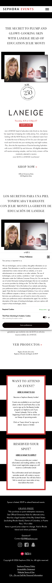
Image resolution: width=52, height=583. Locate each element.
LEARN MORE (26, 125)
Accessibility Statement (26, 569)
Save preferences (26, 325)
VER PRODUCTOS (27, 344)
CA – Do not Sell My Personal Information (26, 575)
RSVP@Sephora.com (29, 539)
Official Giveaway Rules (26, 174)
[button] (48, 257)
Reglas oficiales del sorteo (26, 352)
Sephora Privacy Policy (26, 566)
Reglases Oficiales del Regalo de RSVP (26, 354)
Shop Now (27, 166)
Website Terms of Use (26, 572)
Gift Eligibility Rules (26, 176)
